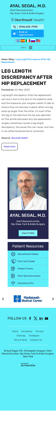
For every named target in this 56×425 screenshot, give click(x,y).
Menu (23, 47)
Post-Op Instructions (29, 276)
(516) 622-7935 (28, 26)
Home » (5, 59)
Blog (11, 59)
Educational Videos (28, 254)
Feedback (34, 335)
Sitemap (21, 335)
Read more (9, 146)
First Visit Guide (26, 261)
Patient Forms (25, 268)
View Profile (28, 233)
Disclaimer (26, 331)
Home (15, 331)
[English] (38, 40)
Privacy (40, 331)
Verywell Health (19, 138)
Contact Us (36, 340)
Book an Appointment (26, 33)
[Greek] (17, 40)
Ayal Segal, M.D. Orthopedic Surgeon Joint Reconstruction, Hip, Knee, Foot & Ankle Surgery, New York (28, 353)
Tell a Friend (20, 340)
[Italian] (28, 40)
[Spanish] (23, 40)
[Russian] (33, 40)
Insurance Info (25, 283)
